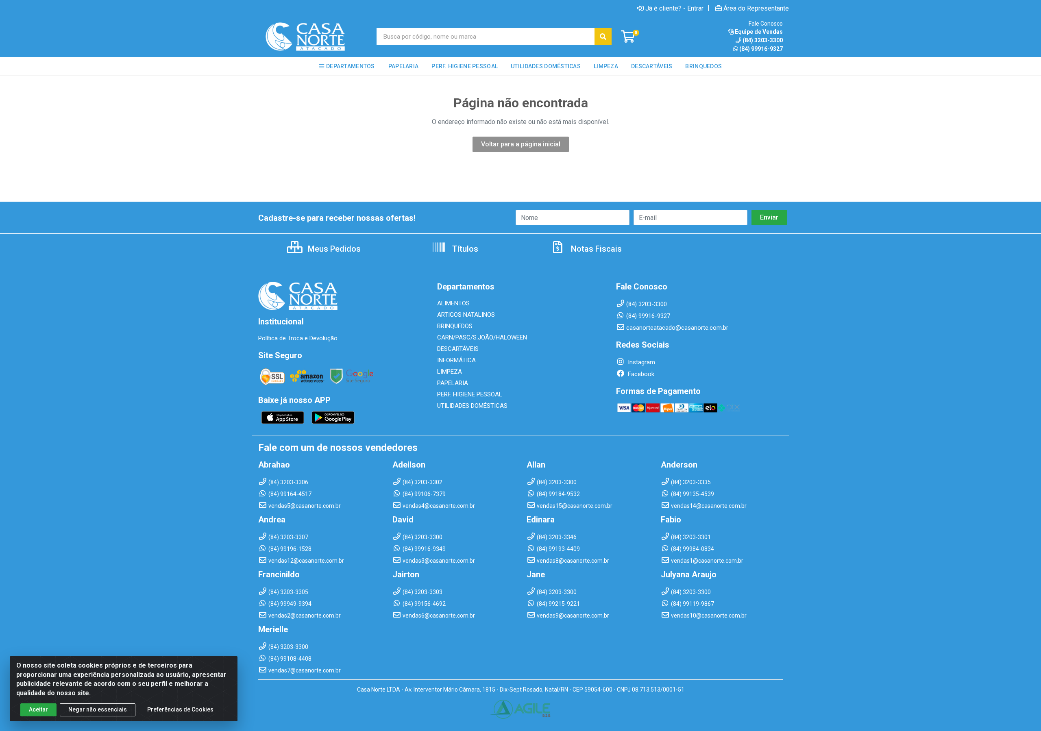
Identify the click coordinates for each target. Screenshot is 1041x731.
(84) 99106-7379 (424, 494)
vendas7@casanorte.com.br (304, 670)
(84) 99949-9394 (289, 603)
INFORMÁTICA (456, 360)
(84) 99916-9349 (424, 549)
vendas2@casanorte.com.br (304, 615)
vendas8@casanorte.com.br (573, 560)
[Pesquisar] (603, 36)
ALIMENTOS (453, 303)
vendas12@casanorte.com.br (306, 560)
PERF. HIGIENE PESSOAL (469, 394)
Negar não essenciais (97, 709)
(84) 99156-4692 (424, 603)
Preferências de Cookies (180, 709)
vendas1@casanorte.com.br (707, 560)
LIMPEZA (449, 371)
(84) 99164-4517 (289, 494)
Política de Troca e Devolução (298, 338)
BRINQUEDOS (455, 326)
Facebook (640, 374)
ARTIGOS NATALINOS (466, 314)
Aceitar (38, 709)
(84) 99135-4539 (692, 494)
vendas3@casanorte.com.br (439, 560)
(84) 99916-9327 (761, 49)
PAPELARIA (452, 383)
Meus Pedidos (333, 249)
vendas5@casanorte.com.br (304, 506)
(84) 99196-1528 (289, 549)
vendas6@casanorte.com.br (439, 615)
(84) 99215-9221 (558, 603)
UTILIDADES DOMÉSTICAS (472, 405)
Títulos (464, 249)
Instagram (640, 362)
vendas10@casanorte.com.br (709, 615)
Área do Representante (756, 8)
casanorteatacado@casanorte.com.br (677, 327)
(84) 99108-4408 (289, 658)
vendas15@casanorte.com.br (574, 506)
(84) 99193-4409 (558, 549)
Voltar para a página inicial (520, 144)
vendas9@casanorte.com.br (573, 615)
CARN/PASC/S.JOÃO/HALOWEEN (482, 337)
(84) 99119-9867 (692, 603)
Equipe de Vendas (759, 31)
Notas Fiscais (595, 249)
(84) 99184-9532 (558, 494)
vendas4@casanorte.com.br (439, 506)
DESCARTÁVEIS (458, 348)
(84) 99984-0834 (692, 549)
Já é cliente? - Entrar (674, 8)
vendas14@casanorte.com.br (709, 506)
